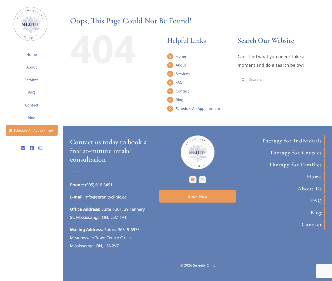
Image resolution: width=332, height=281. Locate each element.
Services (183, 73)
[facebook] (192, 179)
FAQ (179, 82)
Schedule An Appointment (198, 108)
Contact (182, 91)
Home (181, 56)
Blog (179, 99)
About (181, 65)
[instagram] (202, 179)
